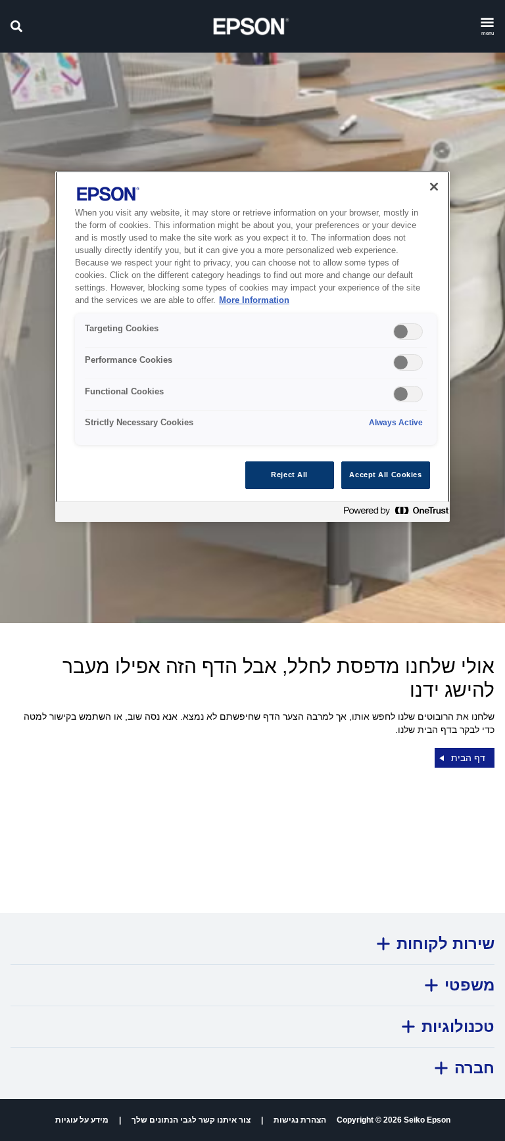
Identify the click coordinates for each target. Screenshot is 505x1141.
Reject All (289, 474)
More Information (254, 300)
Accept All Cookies (385, 474)
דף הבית (468, 758)
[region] (252, 346)
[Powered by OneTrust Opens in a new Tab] (393, 513)
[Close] (434, 186)
